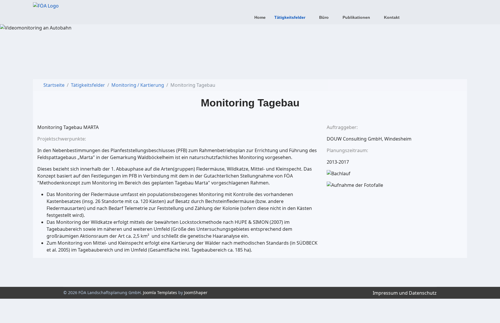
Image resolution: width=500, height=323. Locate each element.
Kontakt (392, 17)
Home (260, 17)
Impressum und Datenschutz (405, 293)
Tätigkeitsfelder (289, 17)
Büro (324, 17)
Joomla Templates (160, 292)
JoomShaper (195, 292)
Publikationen (356, 17)
